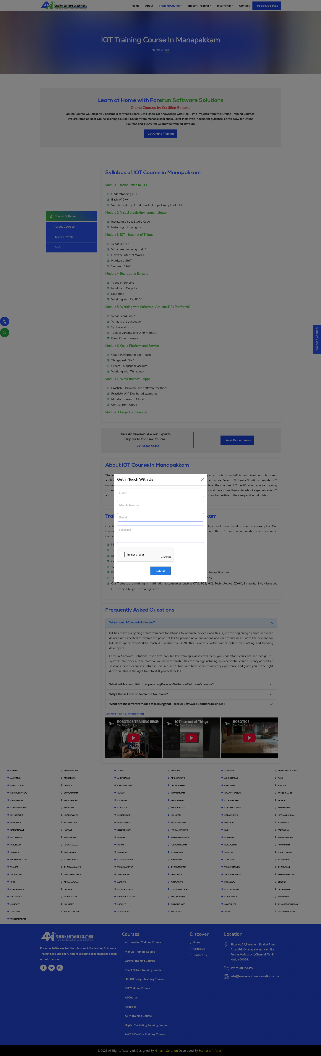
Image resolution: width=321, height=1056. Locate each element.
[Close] (202, 480)
